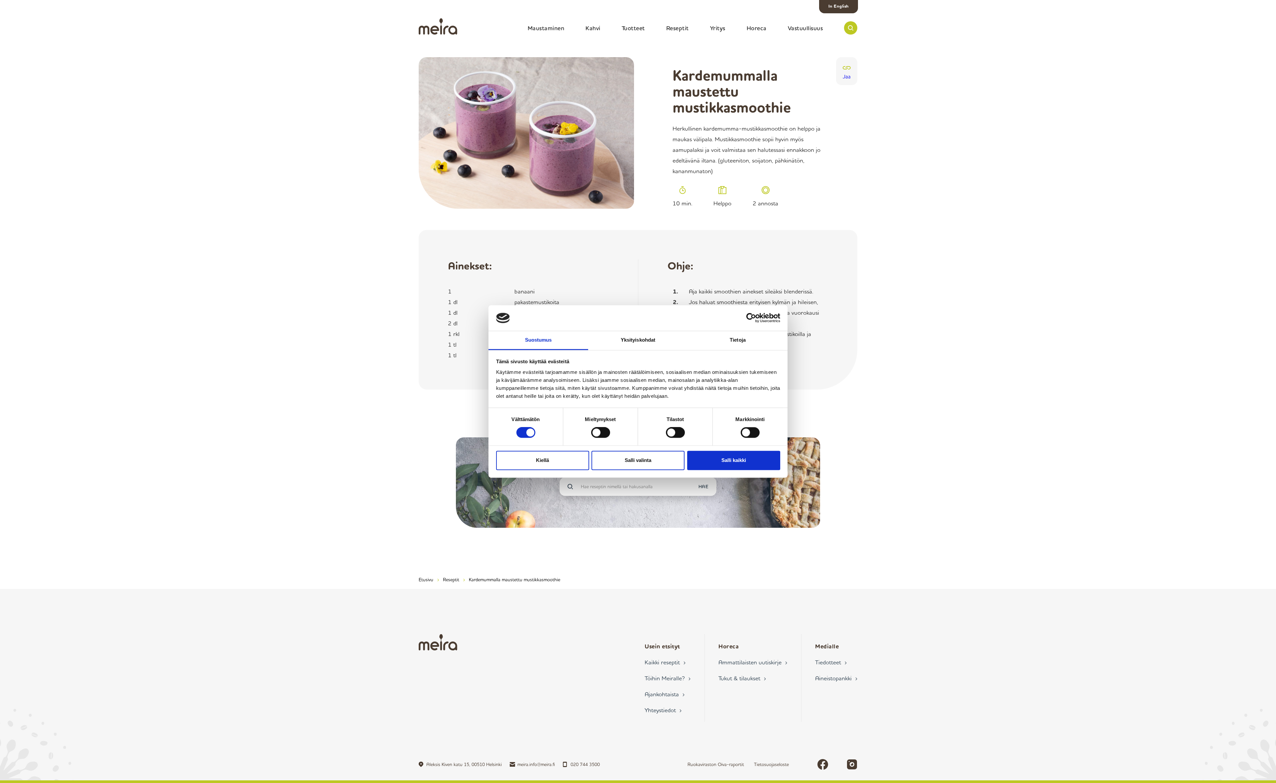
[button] (850, 28)
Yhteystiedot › (663, 710)
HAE (703, 486)
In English (838, 6)
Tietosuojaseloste (771, 764)
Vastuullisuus (805, 28)
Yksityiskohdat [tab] (638, 340)
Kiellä (542, 460)
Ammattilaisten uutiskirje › (752, 662)
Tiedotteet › (831, 662)
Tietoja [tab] (738, 340)
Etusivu (426, 579)
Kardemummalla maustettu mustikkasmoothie (514, 579)
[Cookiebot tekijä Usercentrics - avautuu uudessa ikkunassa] (751, 318)
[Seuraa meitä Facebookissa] (822, 764)
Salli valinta (638, 460)
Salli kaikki (733, 460)
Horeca (757, 28)
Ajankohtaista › (665, 694)
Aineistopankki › (836, 678)
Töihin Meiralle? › (668, 678)
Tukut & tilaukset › (742, 678)
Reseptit (677, 28)
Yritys (717, 28)
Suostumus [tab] (538, 340)
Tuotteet (633, 28)
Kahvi (592, 28)
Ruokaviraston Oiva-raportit (716, 764)
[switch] (600, 432)
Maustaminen (546, 28)
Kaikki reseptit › (665, 662)
